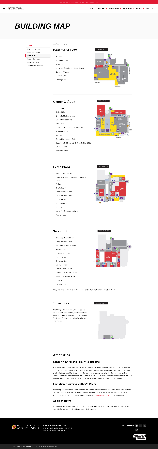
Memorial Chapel (33, 62)
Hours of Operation (33, 49)
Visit (30, 45)
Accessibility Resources (35, 65)
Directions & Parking (34, 52)
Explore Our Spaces (33, 59)
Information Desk (103, 395)
